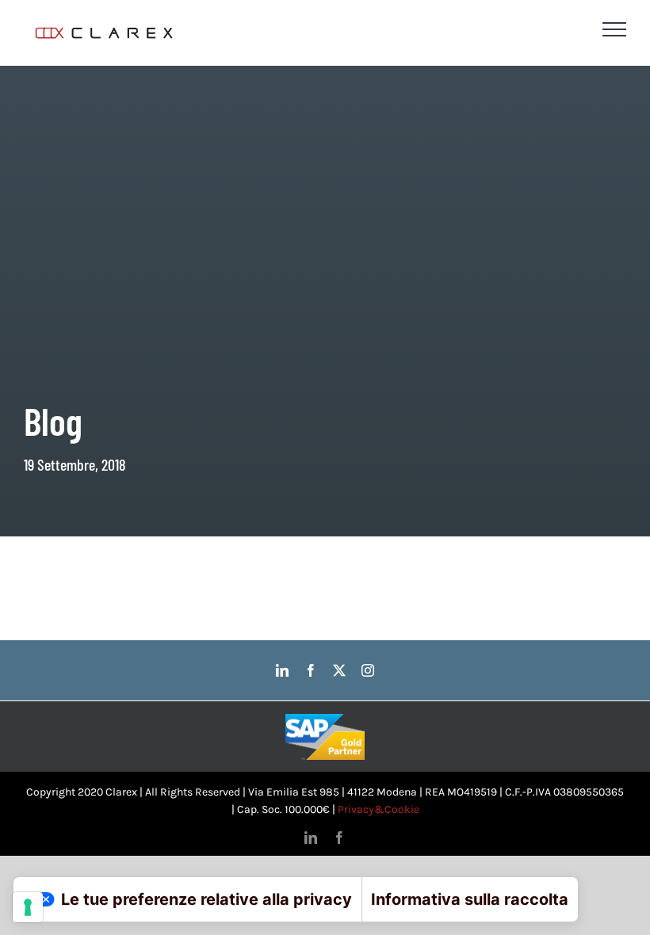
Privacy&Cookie (378, 809)
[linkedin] (282, 670)
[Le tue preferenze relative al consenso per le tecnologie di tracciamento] (28, 907)
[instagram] (367, 670)
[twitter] (339, 670)
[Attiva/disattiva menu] (614, 29)
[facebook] (310, 670)
